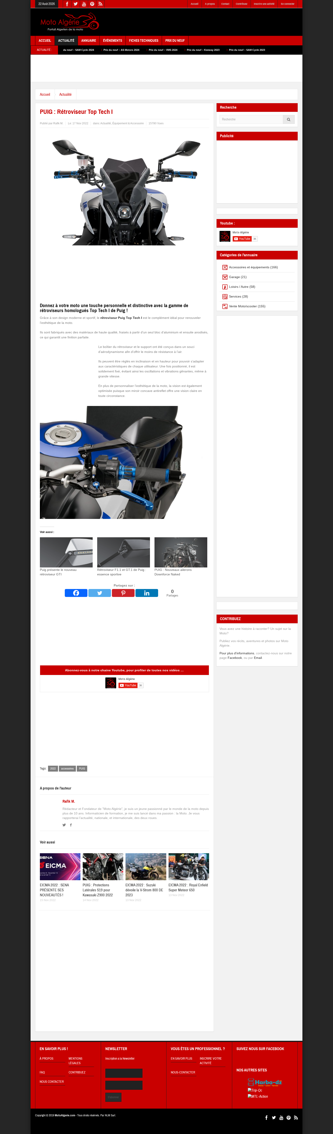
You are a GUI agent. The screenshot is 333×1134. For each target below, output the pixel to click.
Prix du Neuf (175, 41)
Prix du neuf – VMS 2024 (116, 50)
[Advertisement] (215, 22)
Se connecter (287, 3)
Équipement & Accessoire (128, 123)
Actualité (66, 41)
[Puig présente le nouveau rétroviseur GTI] (66, 552)
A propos (210, 3)
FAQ (42, 1072)
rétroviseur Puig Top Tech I (121, 318)
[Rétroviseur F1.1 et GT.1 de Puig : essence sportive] (123, 552)
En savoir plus (181, 1059)
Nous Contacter (52, 1082)
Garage (234, 277)
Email (258, 658)
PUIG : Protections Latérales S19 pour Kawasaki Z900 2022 (98, 890)
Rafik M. (69, 801)
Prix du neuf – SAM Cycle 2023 (200, 50)
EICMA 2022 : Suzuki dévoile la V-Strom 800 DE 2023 (144, 890)
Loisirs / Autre (239, 286)
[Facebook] (76, 593)
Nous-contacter (183, 1072)
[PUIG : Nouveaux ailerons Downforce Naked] (180, 552)
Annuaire (88, 41)
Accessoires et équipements (249, 267)
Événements (112, 41)
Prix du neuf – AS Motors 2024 (75, 50)
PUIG (82, 768)
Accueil (194, 3)
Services (235, 296)
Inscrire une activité (264, 3)
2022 (53, 768)
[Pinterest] (123, 593)
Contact (225, 3)
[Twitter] (99, 593)
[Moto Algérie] (69, 22)
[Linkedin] (146, 593)
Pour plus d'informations (237, 653)
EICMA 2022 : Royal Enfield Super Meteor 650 (188, 887)
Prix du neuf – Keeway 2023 (156, 50)
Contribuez (241, 3)
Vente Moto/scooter (243, 306)
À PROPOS (46, 1059)
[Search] (289, 119)
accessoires (67, 768)
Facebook (235, 658)
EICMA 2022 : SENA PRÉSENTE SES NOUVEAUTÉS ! (54, 890)
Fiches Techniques (143, 41)
